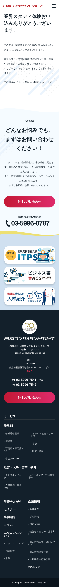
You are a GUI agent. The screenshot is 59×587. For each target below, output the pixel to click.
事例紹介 (10, 517)
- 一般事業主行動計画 (39, 559)
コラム (8, 524)
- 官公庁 (35, 443)
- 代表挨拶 (9, 551)
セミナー (10, 509)
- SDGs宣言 (34, 524)
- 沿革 (7, 558)
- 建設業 (8, 441)
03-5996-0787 (30, 223)
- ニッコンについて (14, 543)
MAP (29, 371)
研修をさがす (13, 501)
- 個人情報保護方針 (38, 551)
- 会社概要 (33, 509)
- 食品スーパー (11, 458)
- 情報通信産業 (11, 433)
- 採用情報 (33, 516)
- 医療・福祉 (37, 451)
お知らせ (34, 566)
